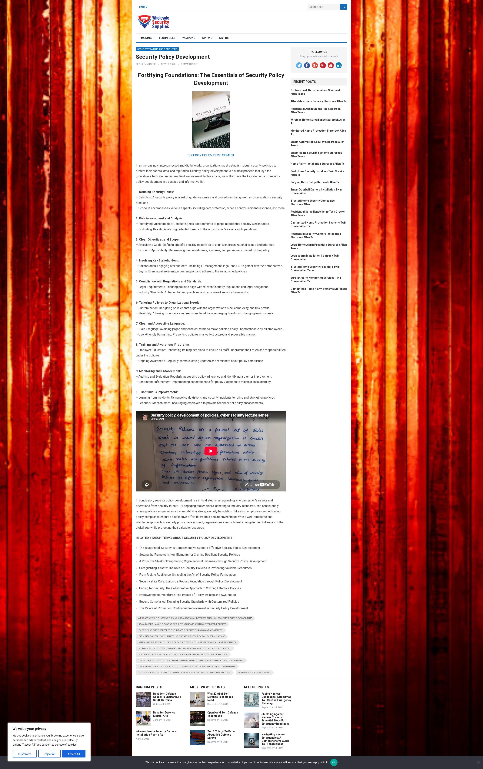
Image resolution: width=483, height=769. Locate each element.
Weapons (188, 37)
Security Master (146, 64)
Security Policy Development (254, 672)
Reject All (49, 754)
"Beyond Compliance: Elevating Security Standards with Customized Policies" (182, 624)
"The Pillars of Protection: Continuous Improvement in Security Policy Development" (187, 666)
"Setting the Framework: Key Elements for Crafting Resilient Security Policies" (183, 654)
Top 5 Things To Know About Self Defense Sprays (221, 734)
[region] (49, 742)
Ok (334, 762)
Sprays (207, 37)
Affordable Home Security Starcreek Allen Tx (318, 101)
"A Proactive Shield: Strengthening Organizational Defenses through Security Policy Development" (195, 618)
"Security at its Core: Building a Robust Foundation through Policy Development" (184, 648)
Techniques (167, 37)
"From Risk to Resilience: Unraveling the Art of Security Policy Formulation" (181, 636)
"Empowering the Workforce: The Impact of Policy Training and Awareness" (180, 630)
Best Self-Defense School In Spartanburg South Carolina (167, 697)
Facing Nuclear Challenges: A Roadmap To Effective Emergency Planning (276, 698)
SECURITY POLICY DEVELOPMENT (211, 155)
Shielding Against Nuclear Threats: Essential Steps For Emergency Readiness (275, 719)
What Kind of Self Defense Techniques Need (220, 697)
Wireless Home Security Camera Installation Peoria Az (156, 733)
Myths (224, 37)
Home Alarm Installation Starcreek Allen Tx (317, 163)
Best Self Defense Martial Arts (164, 714)
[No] (478, 762)
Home (143, 6)
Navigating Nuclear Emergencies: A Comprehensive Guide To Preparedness (275, 739)
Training (145, 37)
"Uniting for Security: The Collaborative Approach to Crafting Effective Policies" (184, 672)
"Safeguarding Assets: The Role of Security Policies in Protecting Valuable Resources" (187, 642)
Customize (24, 754)
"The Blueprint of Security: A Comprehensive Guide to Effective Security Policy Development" (191, 660)
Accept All (74, 754)
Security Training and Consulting (157, 49)
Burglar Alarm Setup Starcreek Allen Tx (315, 182)
